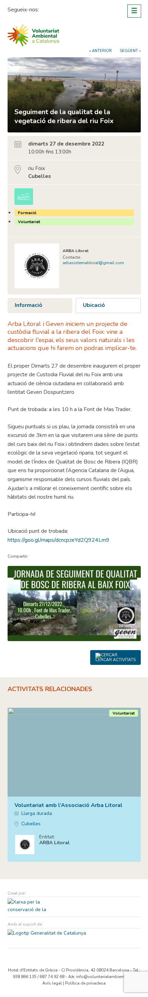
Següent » (130, 50)
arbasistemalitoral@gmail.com (93, 263)
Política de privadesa (85, 983)
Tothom (23, 196)
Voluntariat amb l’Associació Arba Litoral (68, 805)
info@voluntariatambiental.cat (105, 976)
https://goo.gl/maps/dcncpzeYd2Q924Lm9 (58, 540)
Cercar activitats (115, 659)
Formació (27, 213)
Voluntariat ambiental (33, 35)
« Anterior (100, 50)
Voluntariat (29, 222)
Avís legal (52, 983)
